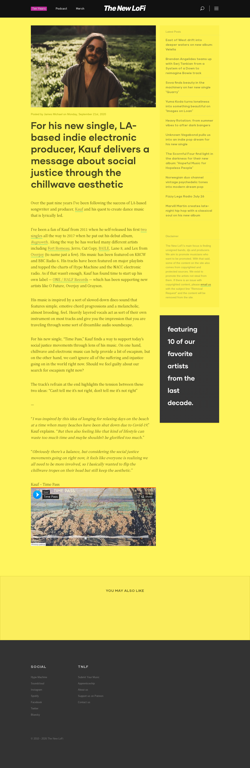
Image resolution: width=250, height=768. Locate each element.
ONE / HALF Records (70, 279)
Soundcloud (37, 683)
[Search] (204, 8)
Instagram (36, 689)
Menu (216, 8)
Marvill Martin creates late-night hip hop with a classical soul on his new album (189, 210)
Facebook (36, 702)
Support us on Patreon (90, 696)
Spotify (35, 696)
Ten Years (39, 8)
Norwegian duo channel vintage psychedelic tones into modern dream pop (187, 181)
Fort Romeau (59, 248)
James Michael (53, 114)
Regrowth (39, 241)
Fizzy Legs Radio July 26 (185, 196)
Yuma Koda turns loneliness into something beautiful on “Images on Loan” (188, 106)
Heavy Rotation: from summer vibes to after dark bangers (189, 122)
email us (206, 284)
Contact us (84, 702)
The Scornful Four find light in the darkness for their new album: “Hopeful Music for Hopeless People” (189, 160)
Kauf (79, 208)
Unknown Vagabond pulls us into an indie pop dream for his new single (188, 139)
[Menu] (214, 8)
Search (202, 8)
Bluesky (35, 714)
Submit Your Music (88, 677)
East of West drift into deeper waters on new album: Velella (189, 44)
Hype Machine (39, 677)
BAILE (104, 248)
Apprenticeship (86, 683)
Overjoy (37, 254)
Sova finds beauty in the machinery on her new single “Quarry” (188, 87)
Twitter (34, 708)
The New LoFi (125, 9)
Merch (80, 8)
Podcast (61, 8)
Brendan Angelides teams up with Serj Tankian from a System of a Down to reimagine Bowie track (189, 66)
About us (83, 689)
